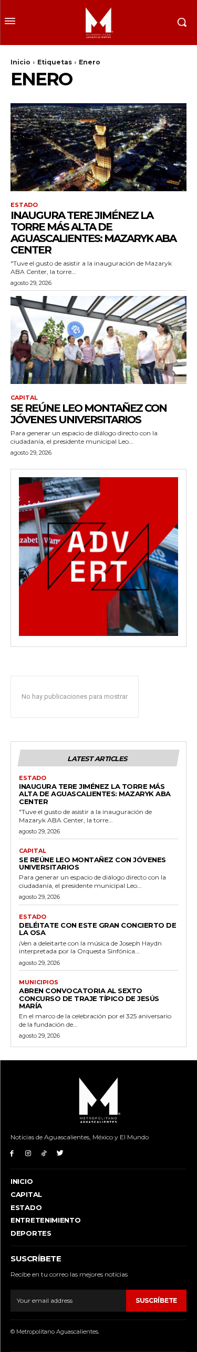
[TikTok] (44, 1152)
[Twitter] (60, 1152)
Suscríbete (156, 1300)
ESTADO (24, 205)
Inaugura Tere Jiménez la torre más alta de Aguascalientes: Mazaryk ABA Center (93, 232)
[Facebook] (11, 1152)
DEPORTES (31, 1233)
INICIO (22, 1181)
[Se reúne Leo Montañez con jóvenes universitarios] (98, 340)
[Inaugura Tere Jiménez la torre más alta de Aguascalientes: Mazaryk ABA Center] (98, 147)
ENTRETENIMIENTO (46, 1220)
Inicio (20, 62)
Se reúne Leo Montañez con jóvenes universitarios (89, 414)
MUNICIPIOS (38, 982)
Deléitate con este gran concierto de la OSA (97, 929)
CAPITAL (24, 397)
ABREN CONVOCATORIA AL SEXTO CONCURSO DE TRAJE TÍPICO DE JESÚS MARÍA (89, 998)
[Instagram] (28, 1152)
